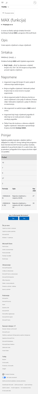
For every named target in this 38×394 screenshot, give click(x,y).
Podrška (4, 7)
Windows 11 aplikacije (7, 237)
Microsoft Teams (6, 320)
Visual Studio (5, 350)
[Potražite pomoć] (6, 2)
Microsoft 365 (5, 234)
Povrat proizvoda (6, 252)
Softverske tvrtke (6, 347)
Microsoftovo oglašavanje (8, 313)
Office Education (6, 280)
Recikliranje (5, 259)
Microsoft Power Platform (8, 344)
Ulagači (4, 368)
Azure (3, 304)
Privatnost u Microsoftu (7, 365)
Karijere (4, 359)
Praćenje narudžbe (6, 255)
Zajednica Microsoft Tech (8, 338)
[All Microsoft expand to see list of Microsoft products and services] (2, 2)
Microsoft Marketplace (7, 341)
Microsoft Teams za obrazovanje (10, 274)
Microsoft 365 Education (8, 277)
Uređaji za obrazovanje (7, 271)
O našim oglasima (15, 387)
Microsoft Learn (6, 332)
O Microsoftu (5, 362)
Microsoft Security (6, 301)
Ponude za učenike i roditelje (9, 286)
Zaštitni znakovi (6, 387)
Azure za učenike (6, 289)
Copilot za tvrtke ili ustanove (9, 228)
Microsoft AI (5, 298)
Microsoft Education (7, 267)
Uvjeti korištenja (28, 384)
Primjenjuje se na (8, 24)
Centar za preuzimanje (7, 249)
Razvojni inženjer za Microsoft (9, 329)
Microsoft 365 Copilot (7, 317)
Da (13, 218)
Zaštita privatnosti (19, 384)
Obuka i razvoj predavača (8, 283)
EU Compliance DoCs (26, 387)
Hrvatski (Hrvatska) (9, 374)
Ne (24, 218)
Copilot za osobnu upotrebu (8, 231)
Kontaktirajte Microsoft (7, 384)
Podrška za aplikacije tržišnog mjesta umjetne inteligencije (16, 335)
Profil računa (5, 246)
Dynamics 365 (5, 307)
